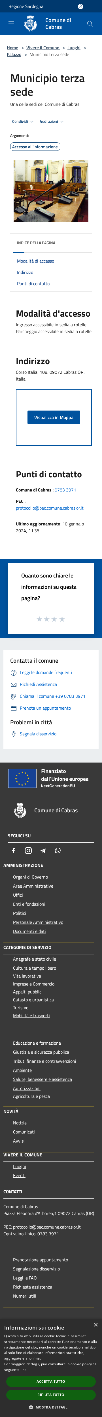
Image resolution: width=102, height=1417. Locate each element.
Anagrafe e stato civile (34, 959)
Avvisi (19, 1140)
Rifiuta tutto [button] (50, 1394)
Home (12, 47)
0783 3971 (65, 489)
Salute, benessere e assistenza (42, 1079)
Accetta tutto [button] (51, 1381)
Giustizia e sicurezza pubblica (41, 1052)
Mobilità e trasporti (31, 1015)
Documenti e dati (29, 931)
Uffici (18, 895)
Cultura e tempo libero (34, 968)
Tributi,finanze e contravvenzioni (44, 1061)
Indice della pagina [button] (36, 243)
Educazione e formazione (37, 1043)
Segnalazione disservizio (36, 1268)
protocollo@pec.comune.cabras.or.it (50, 507)
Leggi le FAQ (25, 1277)
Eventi (19, 1175)
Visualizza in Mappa (53, 417)
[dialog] (51, 1368)
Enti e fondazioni (29, 904)
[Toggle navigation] (11, 23)
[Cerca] (90, 23)
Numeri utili (24, 1296)
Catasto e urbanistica (33, 999)
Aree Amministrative (33, 886)
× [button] (96, 1325)
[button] (51, 1407)
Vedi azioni (49, 121)
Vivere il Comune (43, 47)
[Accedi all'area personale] (81, 7)
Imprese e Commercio (33, 983)
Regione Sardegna (25, 6)
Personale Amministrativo (38, 922)
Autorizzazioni (27, 1088)
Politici (19, 913)
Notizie (20, 1122)
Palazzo (14, 54)
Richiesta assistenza (32, 1286)
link (23, 1369)
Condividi (20, 121)
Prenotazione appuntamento (40, 1259)
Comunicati (24, 1131)
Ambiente (22, 1070)
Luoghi (73, 47)
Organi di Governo (30, 876)
